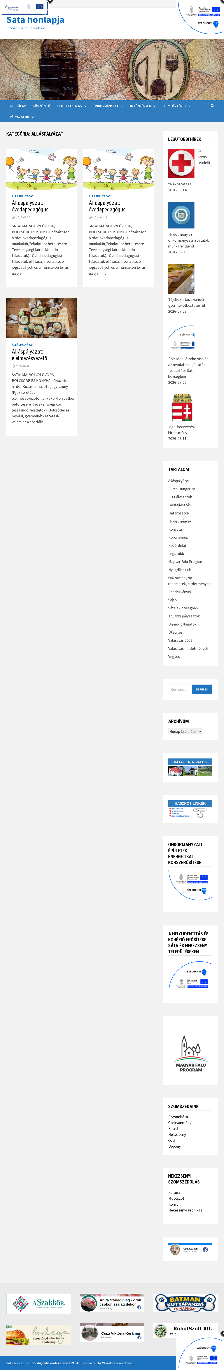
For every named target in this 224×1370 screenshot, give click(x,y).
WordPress (110, 1363)
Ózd (171, 1140)
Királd (173, 1128)
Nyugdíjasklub (179, 569)
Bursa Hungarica (181, 488)
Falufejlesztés (179, 504)
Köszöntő (41, 106)
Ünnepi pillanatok (182, 624)
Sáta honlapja (35, 19)
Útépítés (175, 632)
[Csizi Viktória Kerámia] (112, 1332)
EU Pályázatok (180, 496)
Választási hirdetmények (188, 648)
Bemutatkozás (69, 106)
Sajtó (172, 599)
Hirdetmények (180, 521)
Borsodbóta (178, 1116)
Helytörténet (174, 106)
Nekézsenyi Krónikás (185, 1210)
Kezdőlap (18, 106)
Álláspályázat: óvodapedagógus (30, 206)
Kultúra (174, 1192)
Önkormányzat (106, 106)
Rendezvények (180, 591)
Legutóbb (176, 553)
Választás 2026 (180, 640)
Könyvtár (175, 529)
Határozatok (178, 513)
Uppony (174, 1146)
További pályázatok (184, 616)
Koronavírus (178, 537)
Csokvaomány (179, 1122)
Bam (128, 1363)
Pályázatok (19, 117)
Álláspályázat (23, 196)
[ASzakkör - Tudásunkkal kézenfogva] (38, 1304)
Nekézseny (177, 1134)
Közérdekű (177, 545)
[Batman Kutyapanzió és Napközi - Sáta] (185, 1303)
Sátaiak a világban (183, 607)
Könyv (173, 1204)
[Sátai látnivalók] (190, 766)
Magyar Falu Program (185, 561)
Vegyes (174, 656)
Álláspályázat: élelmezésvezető (29, 355)
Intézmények (140, 106)
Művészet (176, 1198)
